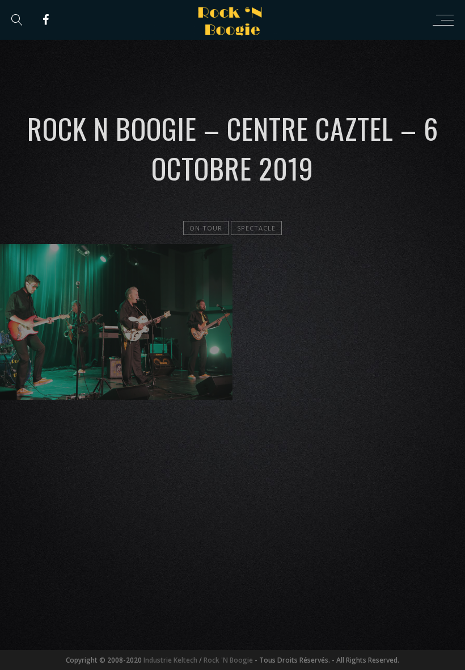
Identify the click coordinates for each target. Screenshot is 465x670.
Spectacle (256, 228)
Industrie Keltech (170, 660)
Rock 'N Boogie (228, 660)
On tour (205, 228)
